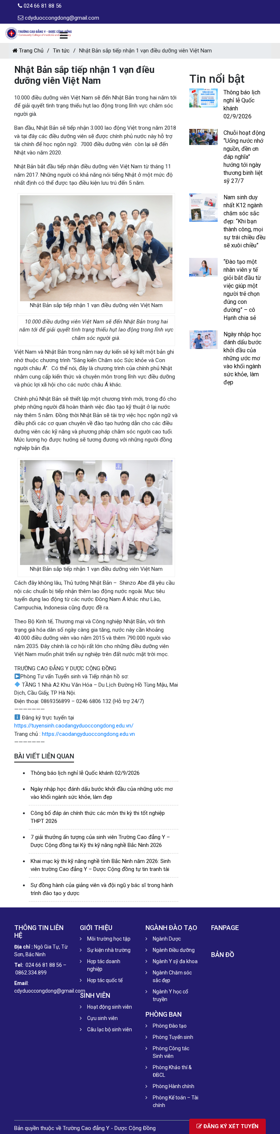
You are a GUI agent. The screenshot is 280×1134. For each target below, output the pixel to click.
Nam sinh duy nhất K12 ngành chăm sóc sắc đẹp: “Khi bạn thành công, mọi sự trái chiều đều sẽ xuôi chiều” (244, 221)
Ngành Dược (167, 939)
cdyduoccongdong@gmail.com (62, 18)
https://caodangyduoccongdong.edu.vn (88, 734)
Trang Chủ (30, 50)
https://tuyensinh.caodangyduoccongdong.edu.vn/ (73, 725)
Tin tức (61, 50)
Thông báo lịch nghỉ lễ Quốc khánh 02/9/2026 (85, 773)
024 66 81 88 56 (43, 6)
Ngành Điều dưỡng (174, 950)
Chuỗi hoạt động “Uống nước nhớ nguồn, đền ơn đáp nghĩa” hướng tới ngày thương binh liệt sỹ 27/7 (244, 156)
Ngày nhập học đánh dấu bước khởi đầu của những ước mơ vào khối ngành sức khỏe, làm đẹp (242, 358)
